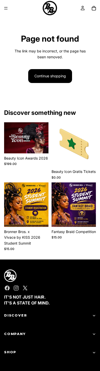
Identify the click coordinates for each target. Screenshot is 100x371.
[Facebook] (7, 288)
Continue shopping (50, 76)
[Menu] (6, 8)
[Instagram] (16, 288)
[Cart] (93, 8)
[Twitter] (25, 288)
